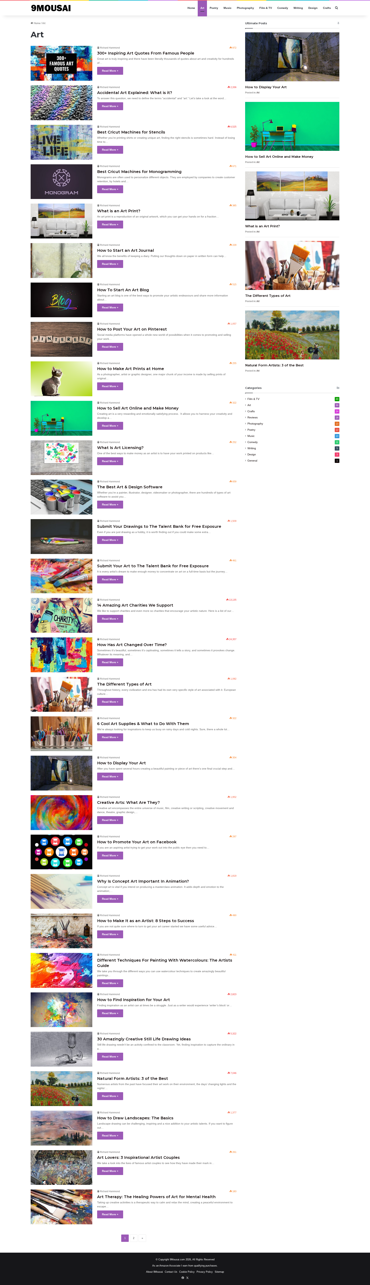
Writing (298, 7)
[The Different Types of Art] (61, 694)
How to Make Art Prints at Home (130, 368)
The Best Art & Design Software (129, 487)
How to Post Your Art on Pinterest (132, 329)
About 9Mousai (154, 1271)
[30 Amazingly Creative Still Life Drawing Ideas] (61, 1049)
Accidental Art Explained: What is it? (136, 92)
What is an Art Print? (118, 211)
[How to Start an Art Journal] (61, 260)
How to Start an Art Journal (125, 250)
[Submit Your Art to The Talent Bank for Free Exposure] (61, 576)
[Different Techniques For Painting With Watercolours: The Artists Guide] (61, 970)
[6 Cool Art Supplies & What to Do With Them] (61, 733)
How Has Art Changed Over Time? (132, 644)
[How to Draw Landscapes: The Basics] (61, 1128)
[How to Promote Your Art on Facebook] (61, 852)
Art (202, 7)
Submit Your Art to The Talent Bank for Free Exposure (153, 566)
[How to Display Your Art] (61, 773)
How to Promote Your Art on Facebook (137, 842)
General (252, 460)
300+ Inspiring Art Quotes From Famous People (145, 53)
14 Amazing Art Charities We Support (135, 605)
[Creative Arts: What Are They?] (61, 812)
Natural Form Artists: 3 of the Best (132, 1078)
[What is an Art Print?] (61, 221)
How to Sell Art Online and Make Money (138, 408)
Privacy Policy (205, 1271)
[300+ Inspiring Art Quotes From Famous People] (61, 63)
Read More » (110, 70)
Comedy (282, 7)
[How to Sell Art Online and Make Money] (61, 418)
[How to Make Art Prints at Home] (61, 378)
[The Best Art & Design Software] (61, 497)
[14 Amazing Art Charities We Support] (61, 615)
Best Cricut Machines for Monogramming (139, 171)
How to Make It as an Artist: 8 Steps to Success (145, 920)
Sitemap (219, 1271)
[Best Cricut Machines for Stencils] (61, 142)
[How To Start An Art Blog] (61, 300)
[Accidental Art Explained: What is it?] (61, 102)
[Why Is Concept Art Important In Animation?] (61, 891)
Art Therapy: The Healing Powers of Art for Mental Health (156, 1196)
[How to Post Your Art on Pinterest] (61, 339)
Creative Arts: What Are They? (128, 802)
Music (227, 7)
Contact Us (171, 1271)
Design (313, 7)
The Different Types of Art (124, 684)
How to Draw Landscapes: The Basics (135, 1118)
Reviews (252, 417)
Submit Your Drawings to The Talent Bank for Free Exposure (159, 526)
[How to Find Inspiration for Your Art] (61, 1009)
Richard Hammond (110, 47)
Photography (245, 7)
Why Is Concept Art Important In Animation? (143, 881)
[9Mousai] (55, 8)
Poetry (214, 7)
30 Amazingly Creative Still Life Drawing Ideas (144, 1039)
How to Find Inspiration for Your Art (133, 999)
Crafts (327, 7)
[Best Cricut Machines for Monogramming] (61, 181)
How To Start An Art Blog (123, 290)
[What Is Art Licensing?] (61, 457)
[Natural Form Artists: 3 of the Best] (61, 1088)
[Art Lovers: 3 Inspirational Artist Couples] (61, 1167)
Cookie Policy (187, 1271)
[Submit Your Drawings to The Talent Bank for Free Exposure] (61, 536)
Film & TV (265, 7)
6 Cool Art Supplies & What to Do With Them (143, 723)
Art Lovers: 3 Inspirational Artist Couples (138, 1157)
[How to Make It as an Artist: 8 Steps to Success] (61, 930)
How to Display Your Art (121, 763)
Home (191, 7)
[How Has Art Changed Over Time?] (61, 654)
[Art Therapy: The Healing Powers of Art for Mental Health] (61, 1206)
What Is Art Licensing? (120, 447)
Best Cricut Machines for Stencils (131, 132)
